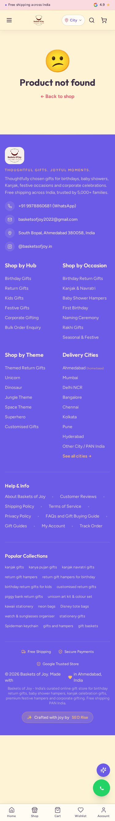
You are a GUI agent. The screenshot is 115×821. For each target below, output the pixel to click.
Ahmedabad (83, 368)
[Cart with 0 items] (104, 20)
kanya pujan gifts (43, 567)
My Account (53, 526)
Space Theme (18, 407)
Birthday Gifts (18, 278)
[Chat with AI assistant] (103, 770)
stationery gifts (72, 616)
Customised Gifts (22, 426)
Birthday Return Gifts (83, 278)
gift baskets (88, 626)
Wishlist (80, 816)
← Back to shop (57, 96)
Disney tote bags (74, 606)
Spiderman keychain (21, 626)
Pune (67, 426)
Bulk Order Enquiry (23, 327)
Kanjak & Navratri (79, 288)
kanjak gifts (14, 567)
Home (11, 816)
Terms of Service (65, 506)
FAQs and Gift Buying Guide (72, 516)
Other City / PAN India (84, 446)
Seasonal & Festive (81, 337)
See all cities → (77, 456)
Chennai (71, 407)
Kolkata (70, 417)
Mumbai (70, 377)
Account (103, 816)
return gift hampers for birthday (68, 577)
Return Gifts (17, 288)
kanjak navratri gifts (78, 567)
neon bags (47, 606)
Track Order (91, 526)
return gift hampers (21, 577)
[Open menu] (9, 20)
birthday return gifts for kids (28, 587)
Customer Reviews (78, 496)
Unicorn (12, 377)
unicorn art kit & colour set (70, 596)
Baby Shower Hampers (85, 298)
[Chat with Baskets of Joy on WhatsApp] (101, 788)
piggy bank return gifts (24, 596)
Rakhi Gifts (73, 327)
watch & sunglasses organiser (30, 616)
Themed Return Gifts (25, 368)
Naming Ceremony (81, 317)
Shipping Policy (19, 506)
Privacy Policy (18, 516)
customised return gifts (76, 587)
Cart (58, 816)
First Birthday (75, 308)
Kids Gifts (14, 298)
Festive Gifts (17, 308)
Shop (34, 816)
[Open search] (92, 20)
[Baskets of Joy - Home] (38, 20)
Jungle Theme (18, 397)
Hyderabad (73, 436)
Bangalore (72, 397)
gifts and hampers (58, 626)
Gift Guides (16, 526)
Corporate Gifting (22, 317)
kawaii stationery (19, 606)
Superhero (15, 417)
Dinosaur (13, 387)
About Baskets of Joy (25, 496)
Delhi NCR (72, 387)
